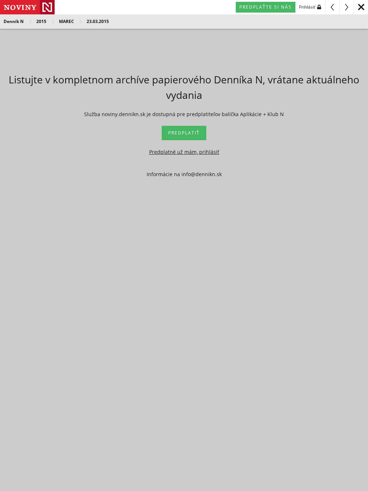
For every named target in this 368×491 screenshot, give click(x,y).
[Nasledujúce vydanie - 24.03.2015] (346, 7)
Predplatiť (184, 133)
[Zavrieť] (361, 7)
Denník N (14, 21)
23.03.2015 (98, 21)
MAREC (66, 21)
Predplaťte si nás (265, 7)
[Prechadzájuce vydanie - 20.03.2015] (332, 7)
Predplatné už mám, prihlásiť (184, 151)
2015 (41, 21)
